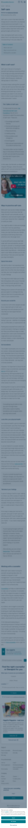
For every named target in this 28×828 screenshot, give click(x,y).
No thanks (13, 821)
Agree (13, 818)
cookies (6, 811)
